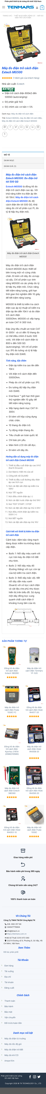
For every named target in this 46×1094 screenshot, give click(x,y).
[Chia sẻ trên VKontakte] (32, 127)
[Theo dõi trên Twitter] (38, 1077)
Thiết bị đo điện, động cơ (24, 16)
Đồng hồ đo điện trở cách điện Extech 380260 (11, 670)
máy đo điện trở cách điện (31, 118)
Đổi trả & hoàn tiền (13, 1023)
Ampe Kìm (9, 1061)
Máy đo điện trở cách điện (29, 17)
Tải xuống (9, 971)
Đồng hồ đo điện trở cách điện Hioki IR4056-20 (34, 790)
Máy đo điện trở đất (13, 1049)
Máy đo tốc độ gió (12, 1044)
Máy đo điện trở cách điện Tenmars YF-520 (34, 670)
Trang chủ (7, 16)
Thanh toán (9, 1001)
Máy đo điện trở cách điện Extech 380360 (12, 790)
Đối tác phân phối (11, 952)
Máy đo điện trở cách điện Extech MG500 (19, 121)
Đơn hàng (8, 965)
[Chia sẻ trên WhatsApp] (4, 127)
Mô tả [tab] (7, 155)
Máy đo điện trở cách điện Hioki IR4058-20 (34, 749)
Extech (20, 84)
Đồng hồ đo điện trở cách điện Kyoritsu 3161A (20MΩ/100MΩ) (11, 750)
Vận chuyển (9, 1017)
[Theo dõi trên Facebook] (30, 1077)
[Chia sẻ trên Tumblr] (4, 134)
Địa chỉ (7, 977)
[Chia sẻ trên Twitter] (15, 127)
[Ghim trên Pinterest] (27, 127)
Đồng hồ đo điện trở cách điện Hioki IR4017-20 (34, 710)
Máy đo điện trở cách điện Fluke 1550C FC (12, 710)
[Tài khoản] (37, 7)
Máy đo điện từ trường (15, 1038)
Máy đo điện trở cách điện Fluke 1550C (34, 830)
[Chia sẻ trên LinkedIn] (38, 127)
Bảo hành (8, 1006)
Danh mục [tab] (9, 160)
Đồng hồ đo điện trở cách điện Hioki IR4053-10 (11, 830)
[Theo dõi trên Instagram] (34, 1077)
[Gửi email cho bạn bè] (21, 127)
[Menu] (3, 7)
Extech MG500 (12, 118)
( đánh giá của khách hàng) (26, 78)
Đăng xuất (9, 988)
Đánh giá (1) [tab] (10, 166)
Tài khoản (9, 982)
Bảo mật (8, 1012)
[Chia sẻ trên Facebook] (10, 127)
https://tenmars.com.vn (16, 934)
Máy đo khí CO (11, 1055)
